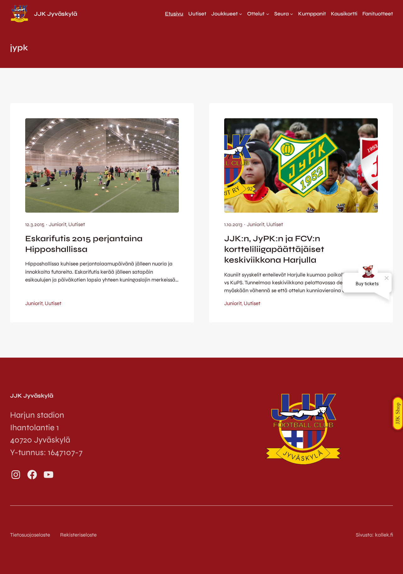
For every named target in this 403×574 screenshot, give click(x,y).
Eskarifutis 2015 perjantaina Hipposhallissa (84, 244)
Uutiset (76, 224)
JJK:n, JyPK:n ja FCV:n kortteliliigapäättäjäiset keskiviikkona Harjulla (274, 249)
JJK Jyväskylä (55, 13)
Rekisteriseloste (78, 535)
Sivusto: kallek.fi (374, 535)
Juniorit (57, 224)
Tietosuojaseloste (30, 535)
